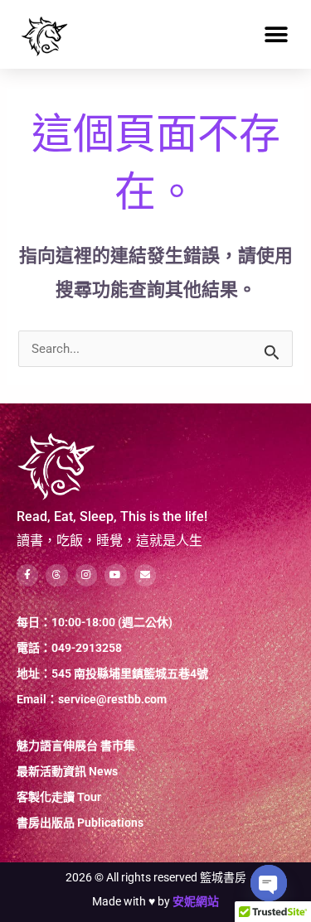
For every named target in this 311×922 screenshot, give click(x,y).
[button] (275, 34)
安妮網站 (196, 901)
